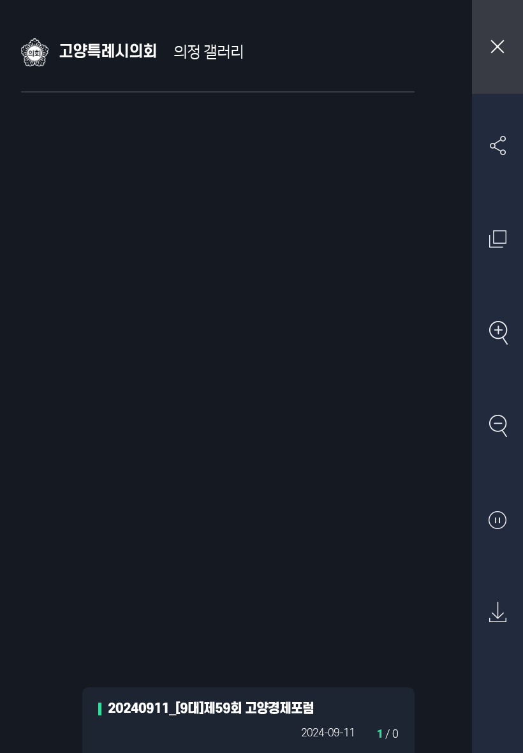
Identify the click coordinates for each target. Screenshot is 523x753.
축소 (497, 426)
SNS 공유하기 (497, 145)
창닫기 (497, 47)
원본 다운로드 (497, 612)
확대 (497, 332)
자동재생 (497, 519)
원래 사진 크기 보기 (497, 239)
